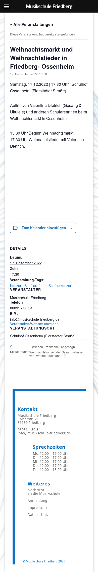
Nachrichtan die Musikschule (44, 491)
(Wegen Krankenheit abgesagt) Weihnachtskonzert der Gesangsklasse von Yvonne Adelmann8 (56, 351)
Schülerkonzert (60, 285)
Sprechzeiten (49, 446)
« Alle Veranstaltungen (31, 24)
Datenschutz (38, 514)
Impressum (37, 507)
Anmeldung (37, 500)
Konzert (16, 285)
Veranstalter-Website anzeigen (34, 323)
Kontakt (28, 409)
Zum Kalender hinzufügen (44, 227)
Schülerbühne (35, 285)
